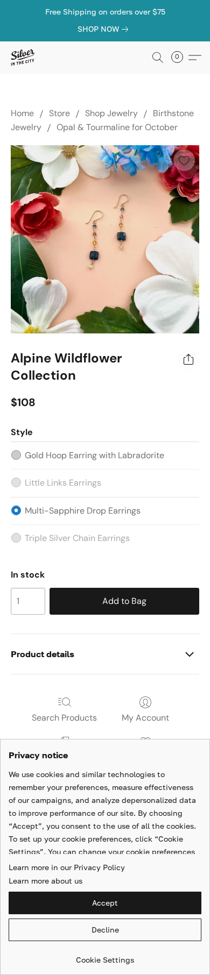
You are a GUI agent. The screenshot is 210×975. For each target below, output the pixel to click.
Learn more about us (45, 880)
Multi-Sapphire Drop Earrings (83, 510)
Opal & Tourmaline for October (117, 127)
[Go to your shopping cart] (180, 57)
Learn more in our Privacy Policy (67, 867)
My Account (145, 717)
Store (59, 113)
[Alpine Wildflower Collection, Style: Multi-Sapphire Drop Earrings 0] (105, 239)
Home (22, 113)
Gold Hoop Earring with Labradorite (94, 455)
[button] (23, 57)
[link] (105, 29)
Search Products (64, 717)
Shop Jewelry (111, 113)
